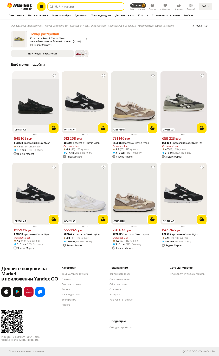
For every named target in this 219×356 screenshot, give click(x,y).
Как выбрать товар (120, 274)
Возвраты (115, 294)
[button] (49, 53)
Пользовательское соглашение (26, 351)
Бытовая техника (71, 284)
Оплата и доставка (120, 279)
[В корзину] (54, 128)
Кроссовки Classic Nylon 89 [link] (182, 143)
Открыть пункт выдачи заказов (187, 274)
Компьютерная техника (75, 274)
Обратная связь (118, 284)
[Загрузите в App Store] (6, 296)
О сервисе (115, 289)
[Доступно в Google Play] (17, 296)
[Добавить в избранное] (54, 75)
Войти (206, 6)
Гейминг (66, 279)
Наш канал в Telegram (121, 299)
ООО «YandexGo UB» (203, 351)
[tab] (16, 16)
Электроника (69, 299)
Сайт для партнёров (121, 327)
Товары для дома (71, 294)
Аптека (66, 289)
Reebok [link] (18, 143)
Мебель (66, 304)
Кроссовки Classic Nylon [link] (32, 143)
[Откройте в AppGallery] (29, 296)
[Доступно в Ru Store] (40, 296)
